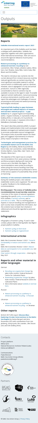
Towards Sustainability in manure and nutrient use (18, 241)
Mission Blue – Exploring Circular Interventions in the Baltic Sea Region (18, 317)
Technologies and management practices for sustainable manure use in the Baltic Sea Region (19, 144)
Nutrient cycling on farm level (15, 229)
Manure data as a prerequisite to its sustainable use (17, 248)
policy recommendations (26, 196)
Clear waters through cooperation (13, 253)
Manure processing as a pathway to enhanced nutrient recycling (15, 65)
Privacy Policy (25, 419)
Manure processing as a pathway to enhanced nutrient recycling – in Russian (19, 294)
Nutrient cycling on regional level (16, 231)
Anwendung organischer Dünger (16, 277)
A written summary (18, 198)
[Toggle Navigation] (19, 12)
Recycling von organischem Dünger (17, 271)
